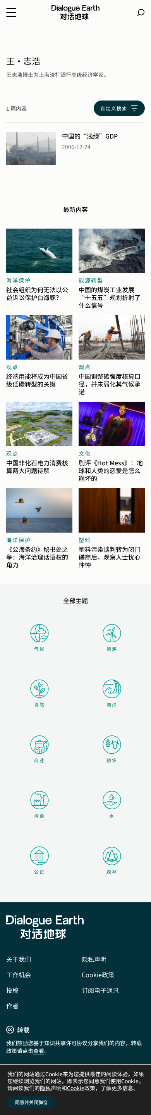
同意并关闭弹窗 (31, 1102)
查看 (38, 1050)
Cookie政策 (98, 974)
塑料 (85, 540)
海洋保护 (18, 280)
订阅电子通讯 (100, 990)
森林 (111, 871)
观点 (12, 367)
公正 (39, 871)
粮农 (111, 760)
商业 (39, 760)
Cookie (75, 1088)
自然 (39, 704)
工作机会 (18, 974)
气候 (39, 648)
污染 (39, 815)
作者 (12, 1005)
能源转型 (91, 280)
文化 (85, 453)
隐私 (45, 1088)
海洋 (111, 704)
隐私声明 (94, 959)
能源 (111, 648)
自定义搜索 (113, 108)
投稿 (12, 990)
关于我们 (18, 959)
